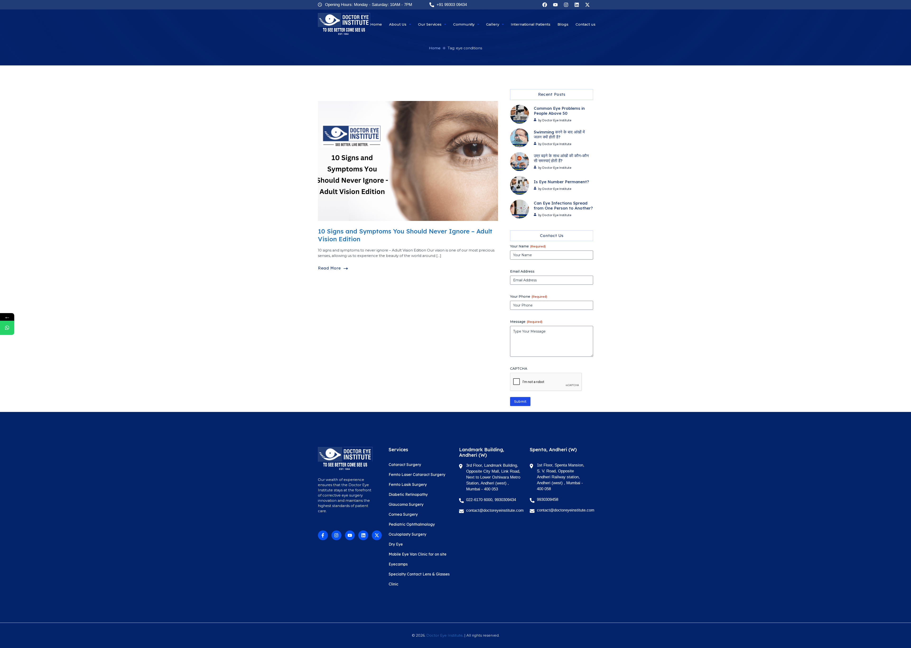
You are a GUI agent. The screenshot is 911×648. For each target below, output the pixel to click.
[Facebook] (544, 4)
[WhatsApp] (7, 328)
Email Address (522, 271)
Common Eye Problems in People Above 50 (559, 111)
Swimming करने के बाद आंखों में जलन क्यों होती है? (559, 134)
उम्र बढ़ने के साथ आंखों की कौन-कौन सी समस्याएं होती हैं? (561, 158)
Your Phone (528, 296)
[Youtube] (555, 4)
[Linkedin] (576, 4)
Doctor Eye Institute (444, 635)
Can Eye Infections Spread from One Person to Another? (563, 205)
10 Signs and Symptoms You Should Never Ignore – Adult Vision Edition (405, 235)
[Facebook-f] (323, 535)
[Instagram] (566, 4)
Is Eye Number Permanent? (561, 181)
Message (526, 321)
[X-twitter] (587, 4)
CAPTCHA (518, 368)
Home (435, 48)
